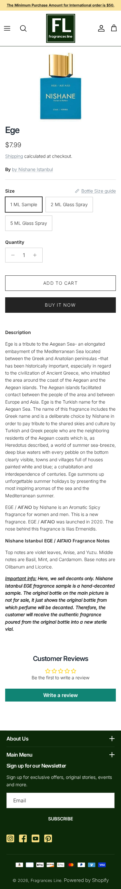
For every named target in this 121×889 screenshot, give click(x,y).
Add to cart (60, 283)
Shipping (14, 156)
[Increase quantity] (36, 255)
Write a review (60, 695)
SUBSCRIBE (60, 818)
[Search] (26, 28)
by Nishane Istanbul (32, 169)
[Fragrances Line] (60, 28)
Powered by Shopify (86, 880)
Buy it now (60, 305)
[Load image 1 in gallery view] (60, 84)
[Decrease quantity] (11, 255)
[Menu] (7, 28)
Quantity (14, 242)
